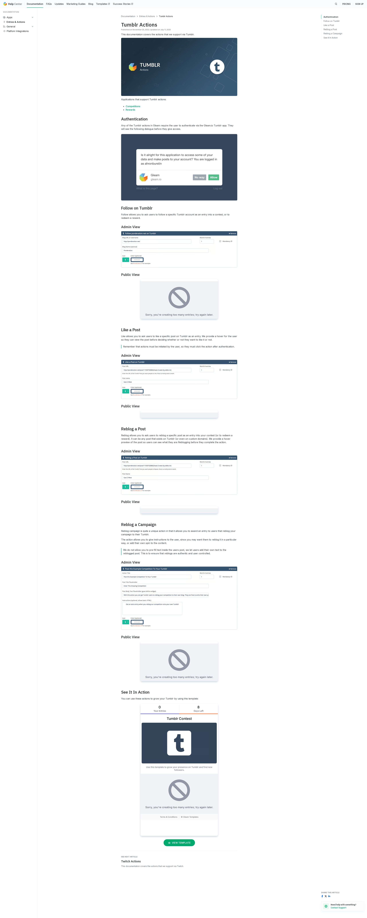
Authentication (331, 17)
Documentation (35, 3)
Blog (90, 3)
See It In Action (331, 37)
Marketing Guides (76, 3)
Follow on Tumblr (332, 21)
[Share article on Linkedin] (329, 896)
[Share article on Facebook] (322, 896)
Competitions (133, 106)
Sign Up (359, 4)
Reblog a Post (330, 29)
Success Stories (121, 3)
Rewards (130, 109)
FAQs (49, 3)
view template (181, 842)
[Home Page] (5, 4)
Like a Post (329, 25)
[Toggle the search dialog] (336, 4)
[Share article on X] (326, 896)
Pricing (346, 4)
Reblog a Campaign (333, 33)
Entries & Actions (147, 16)
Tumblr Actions (166, 16)
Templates (101, 3)
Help (15, 4)
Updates (59, 3)
